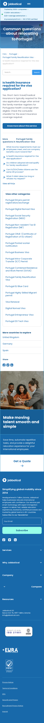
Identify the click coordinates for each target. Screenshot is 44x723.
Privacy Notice (7, 682)
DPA (3, 694)
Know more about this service (22, 126)
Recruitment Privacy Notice (12, 706)
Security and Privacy (10, 700)
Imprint (5, 712)
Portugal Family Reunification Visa (18, 57)
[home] (12, 4)
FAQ (4, 54)
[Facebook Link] (3, 539)
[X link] (9, 539)
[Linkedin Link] (15, 539)
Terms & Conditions (9, 688)
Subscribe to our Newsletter (15, 515)
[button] (28, 4)
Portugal (13, 54)
